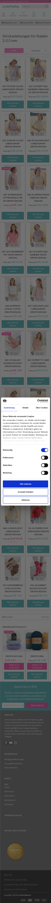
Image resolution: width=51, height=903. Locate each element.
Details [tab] (26, 408)
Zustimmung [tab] (9, 408)
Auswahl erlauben (25, 492)
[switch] (44, 458)
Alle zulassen (25, 484)
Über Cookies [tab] (42, 408)
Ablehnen (25, 500)
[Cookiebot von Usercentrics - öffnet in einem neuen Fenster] (37, 400)
